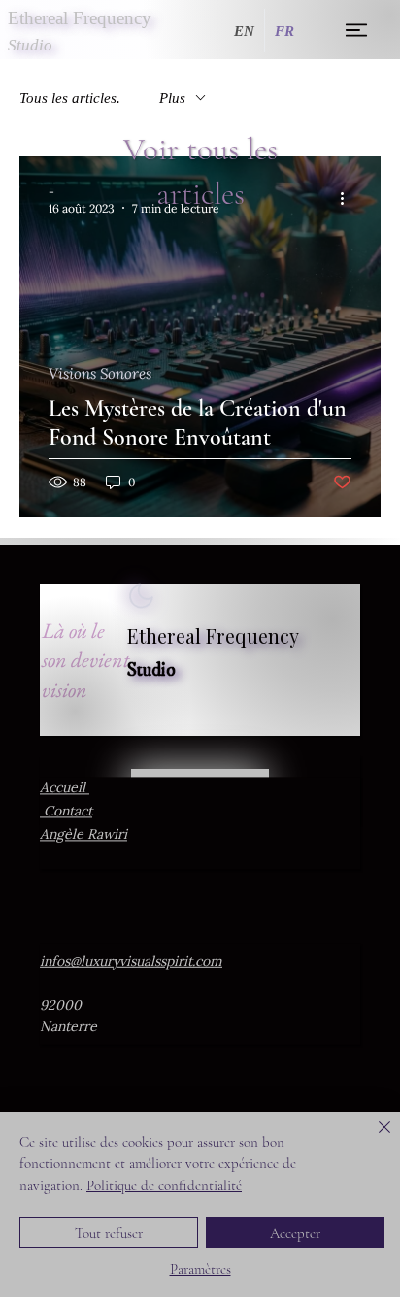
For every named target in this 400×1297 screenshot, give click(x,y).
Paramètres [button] (200, 1269)
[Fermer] (373, 1138)
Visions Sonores (100, 373)
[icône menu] (357, 30)
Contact (66, 810)
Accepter (295, 1233)
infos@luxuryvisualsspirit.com (131, 961)
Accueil (64, 787)
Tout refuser (109, 1233)
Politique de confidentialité (164, 1185)
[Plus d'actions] (348, 199)
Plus (172, 98)
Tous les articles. (69, 98)
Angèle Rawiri (83, 834)
